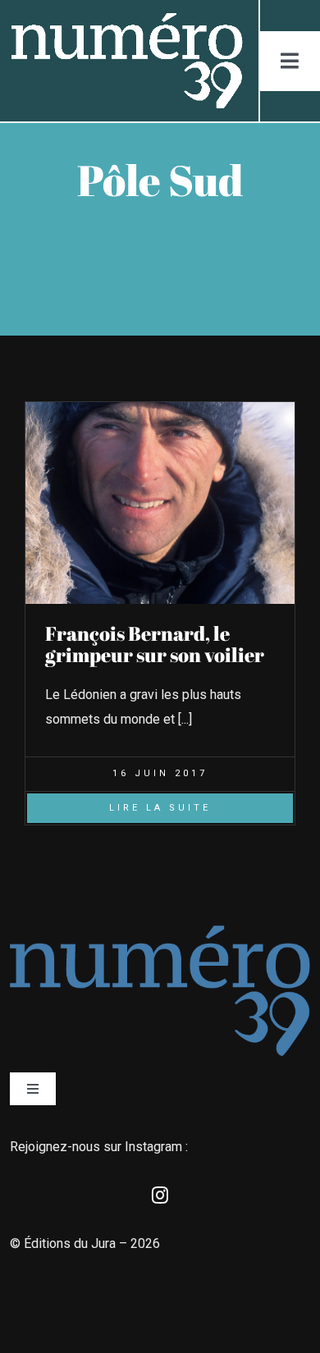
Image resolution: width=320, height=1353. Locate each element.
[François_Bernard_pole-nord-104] (160, 408)
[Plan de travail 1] (126, 19)
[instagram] (160, 1195)
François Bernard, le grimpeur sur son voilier (154, 644)
